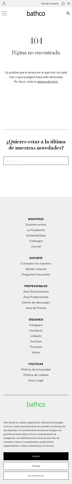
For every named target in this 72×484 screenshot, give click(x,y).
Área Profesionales (35, 297)
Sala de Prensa (36, 308)
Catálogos (36, 241)
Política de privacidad (36, 369)
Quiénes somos (36, 224)
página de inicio (47, 81)
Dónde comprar (50, 3)
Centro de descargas (36, 302)
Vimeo (36, 352)
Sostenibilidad (36, 235)
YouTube (36, 341)
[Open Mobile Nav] (4, 13)
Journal (36, 246)
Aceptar (36, 456)
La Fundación (36, 230)
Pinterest (36, 347)
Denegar (36, 465)
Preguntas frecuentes (36, 274)
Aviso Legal (36, 380)
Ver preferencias (36, 475)
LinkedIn (36, 336)
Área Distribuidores (36, 291)
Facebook (36, 330)
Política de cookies (36, 375)
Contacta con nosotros (36, 263)
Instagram (36, 325)
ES (68, 3)
